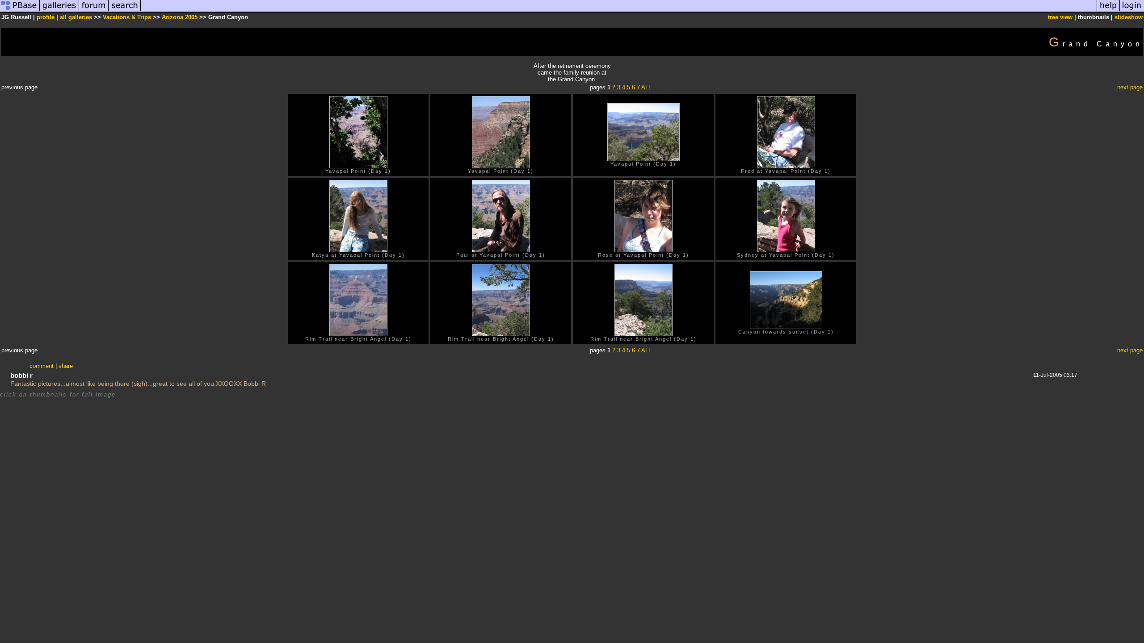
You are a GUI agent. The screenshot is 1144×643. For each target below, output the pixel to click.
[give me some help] (1108, 10)
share (66, 366)
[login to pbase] (1132, 10)
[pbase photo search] (125, 10)
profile (46, 17)
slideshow (1129, 17)
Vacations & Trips (127, 17)
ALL (646, 87)
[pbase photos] (20, 10)
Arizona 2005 (180, 17)
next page (1130, 87)
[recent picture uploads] (59, 10)
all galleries (76, 17)
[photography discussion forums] (94, 10)
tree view (1060, 17)
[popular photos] (619, 10)
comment (41, 366)
